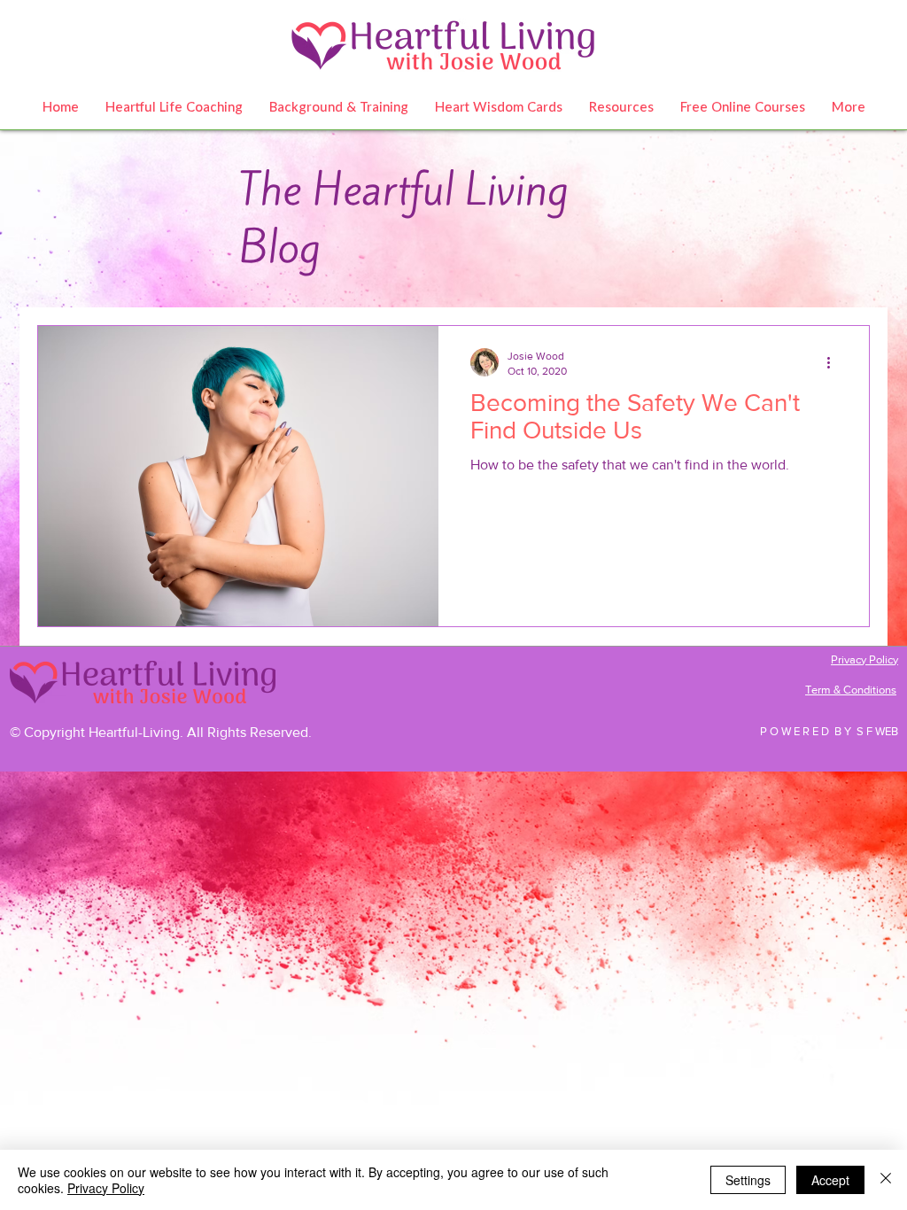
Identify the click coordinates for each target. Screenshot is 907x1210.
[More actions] (834, 362)
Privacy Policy (105, 1188)
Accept (830, 1180)
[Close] (885, 1180)
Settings (748, 1180)
